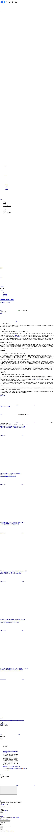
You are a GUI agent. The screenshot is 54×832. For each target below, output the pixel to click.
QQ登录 (6, 189)
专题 (4, 203)
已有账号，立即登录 (4, 819)
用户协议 (15, 766)
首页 (4, 201)
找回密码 (6, 810)
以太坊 (18, 336)
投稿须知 (4, 766)
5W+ (17, 422)
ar (33, 379)
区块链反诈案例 (7, 206)
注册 (19, 734)
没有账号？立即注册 (4, 804)
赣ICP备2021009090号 (18, 768)
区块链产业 (5, 294)
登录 (1, 734)
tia (38, 379)
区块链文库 (11, 768)
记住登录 (3, 810)
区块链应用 (5, 295)
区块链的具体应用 (7, 300)
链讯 (1, 310)
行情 (4, 204)
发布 (1, 199)
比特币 (16, 335)
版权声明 (7, 766)
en (49, 346)
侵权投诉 (11, 766)
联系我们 (18, 766)
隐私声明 (17, 817)
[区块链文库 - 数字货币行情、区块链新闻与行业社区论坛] (10, 752)
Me (28, 357)
